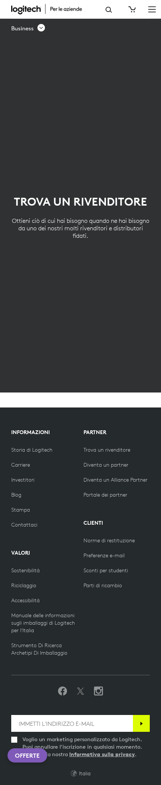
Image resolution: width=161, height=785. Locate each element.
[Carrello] (131, 9)
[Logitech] (50, 9)
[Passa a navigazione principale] (152, 9)
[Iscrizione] (141, 723)
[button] (28, 28)
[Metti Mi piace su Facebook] (62, 691)
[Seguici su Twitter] (80, 691)
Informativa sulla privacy (102, 754)
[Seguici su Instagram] (98, 691)
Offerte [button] (27, 755)
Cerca (109, 10)
